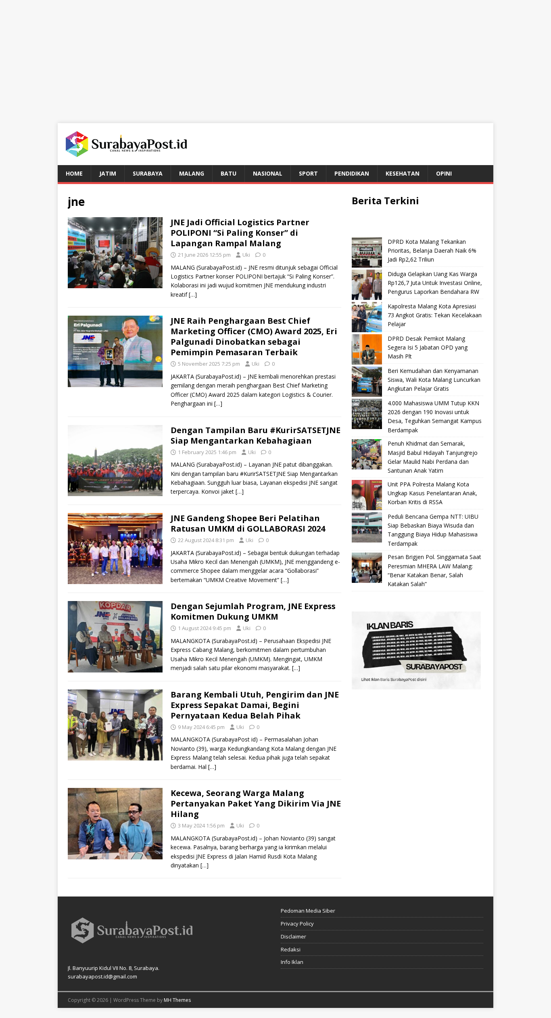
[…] (193, 294)
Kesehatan (403, 173)
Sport (308, 173)
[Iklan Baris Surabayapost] (416, 684)
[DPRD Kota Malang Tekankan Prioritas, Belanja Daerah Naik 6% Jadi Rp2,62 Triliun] (367, 252)
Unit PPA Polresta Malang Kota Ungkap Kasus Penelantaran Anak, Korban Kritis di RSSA (432, 493)
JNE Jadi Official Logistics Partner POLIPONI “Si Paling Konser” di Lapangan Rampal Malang (240, 233)
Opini (444, 173)
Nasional (267, 173)
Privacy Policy (297, 923)
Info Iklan (292, 962)
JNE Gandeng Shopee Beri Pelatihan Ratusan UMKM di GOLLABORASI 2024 (248, 523)
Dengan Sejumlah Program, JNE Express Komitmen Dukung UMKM (253, 611)
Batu (228, 173)
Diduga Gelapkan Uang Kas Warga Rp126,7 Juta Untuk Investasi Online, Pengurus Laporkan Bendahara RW (435, 283)
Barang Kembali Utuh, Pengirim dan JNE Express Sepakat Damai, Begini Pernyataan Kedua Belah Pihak (255, 705)
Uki (246, 254)
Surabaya (148, 173)
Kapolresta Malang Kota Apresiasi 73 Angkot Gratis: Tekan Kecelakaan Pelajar (435, 315)
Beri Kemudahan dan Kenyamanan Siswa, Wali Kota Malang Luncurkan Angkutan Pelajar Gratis (434, 380)
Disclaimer (293, 936)
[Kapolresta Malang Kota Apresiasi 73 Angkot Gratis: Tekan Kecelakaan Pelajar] (367, 317)
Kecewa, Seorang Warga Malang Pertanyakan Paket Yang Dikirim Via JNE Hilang (256, 803)
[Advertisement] (275, 56)
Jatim (107, 173)
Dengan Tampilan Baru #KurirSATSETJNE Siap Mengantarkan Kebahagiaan (255, 435)
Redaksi (291, 949)
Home (74, 173)
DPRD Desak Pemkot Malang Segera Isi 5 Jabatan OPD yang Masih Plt (428, 347)
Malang (191, 173)
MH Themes (177, 1000)
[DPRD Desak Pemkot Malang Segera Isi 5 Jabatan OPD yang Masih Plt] (367, 349)
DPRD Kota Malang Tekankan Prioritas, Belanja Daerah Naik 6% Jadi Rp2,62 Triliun (432, 251)
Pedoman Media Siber (308, 910)
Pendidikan (351, 173)
